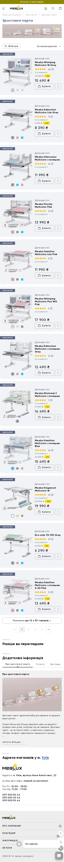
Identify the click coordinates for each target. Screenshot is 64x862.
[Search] (53, 8)
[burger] (4, 9)
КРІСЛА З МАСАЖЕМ (32, 2)
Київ (45, 758)
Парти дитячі (31, 15)
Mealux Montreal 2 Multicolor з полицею (47, 394)
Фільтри (13, 46)
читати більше (11, 742)
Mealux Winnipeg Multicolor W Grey (45, 63)
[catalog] (46, 8)
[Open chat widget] (59, 856)
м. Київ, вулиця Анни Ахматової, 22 (34, 775)
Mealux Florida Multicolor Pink (43, 205)
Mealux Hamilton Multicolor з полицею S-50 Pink (47, 585)
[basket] (60, 8)
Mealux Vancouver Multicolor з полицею (47, 158)
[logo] (16, 7)
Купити (46, 86)
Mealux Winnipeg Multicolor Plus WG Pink (46, 301)
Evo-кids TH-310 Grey (48, 535)
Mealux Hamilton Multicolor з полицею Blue (47, 443)
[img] (17, 72)
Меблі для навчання (11, 15)
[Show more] (58, 86)
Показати (31, 620)
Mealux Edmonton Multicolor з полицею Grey (47, 349)
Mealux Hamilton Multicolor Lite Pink (46, 253)
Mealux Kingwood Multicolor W (45, 489)
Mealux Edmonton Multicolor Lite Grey (46, 111)
